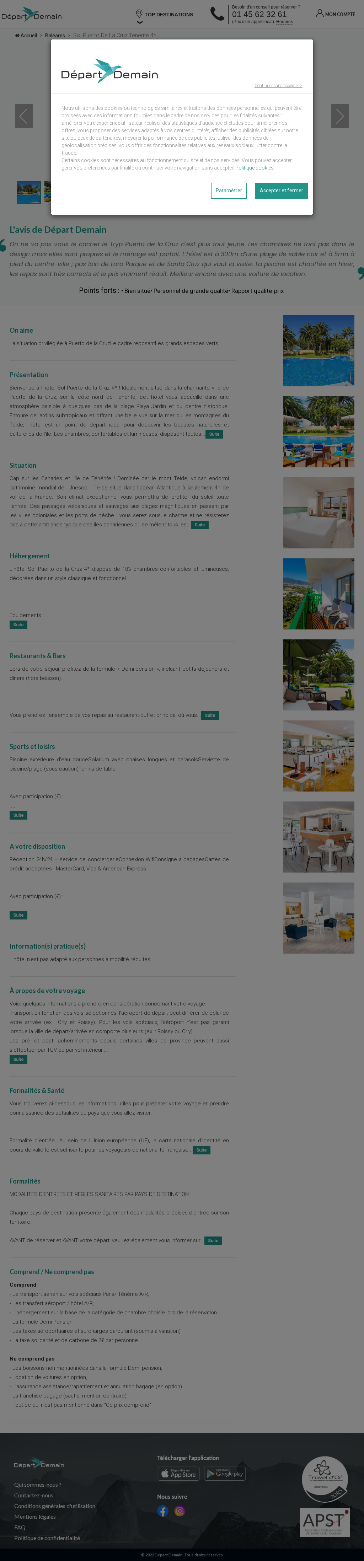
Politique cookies (254, 168)
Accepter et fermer (281, 190)
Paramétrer (229, 190)
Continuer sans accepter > (279, 85)
